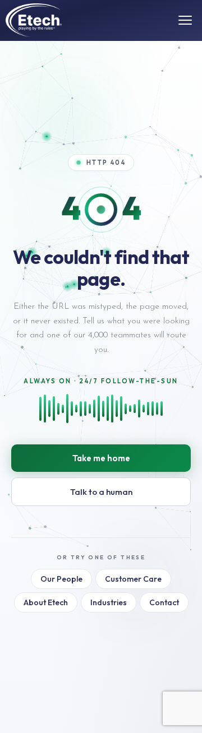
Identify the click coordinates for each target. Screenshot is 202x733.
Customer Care (133, 579)
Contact (164, 602)
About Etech (46, 602)
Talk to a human (101, 491)
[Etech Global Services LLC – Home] (34, 20)
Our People (61, 579)
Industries (108, 602)
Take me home (101, 458)
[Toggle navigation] (185, 20)
